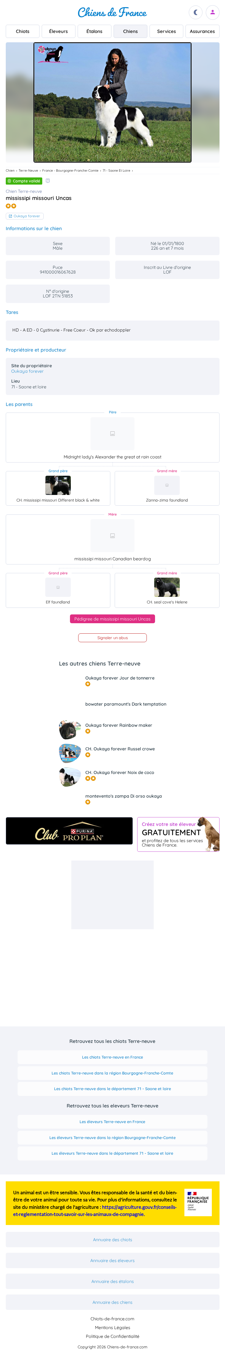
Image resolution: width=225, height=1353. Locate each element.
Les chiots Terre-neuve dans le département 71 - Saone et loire (112, 1088)
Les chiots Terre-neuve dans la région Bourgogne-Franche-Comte (112, 1073)
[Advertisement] (112, 895)
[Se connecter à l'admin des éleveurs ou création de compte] (212, 12)
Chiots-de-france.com (112, 1318)
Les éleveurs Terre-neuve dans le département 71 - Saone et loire (112, 1153)
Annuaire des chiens (112, 1302)
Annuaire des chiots (112, 1239)
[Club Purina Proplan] (69, 831)
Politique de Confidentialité (112, 1336)
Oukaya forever (27, 216)
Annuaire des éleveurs (112, 1260)
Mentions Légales (112, 1327)
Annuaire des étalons (112, 1281)
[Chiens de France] (112, 12)
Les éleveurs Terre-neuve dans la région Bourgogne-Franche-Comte (112, 1137)
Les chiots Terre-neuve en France (112, 1057)
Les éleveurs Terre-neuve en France (112, 1121)
